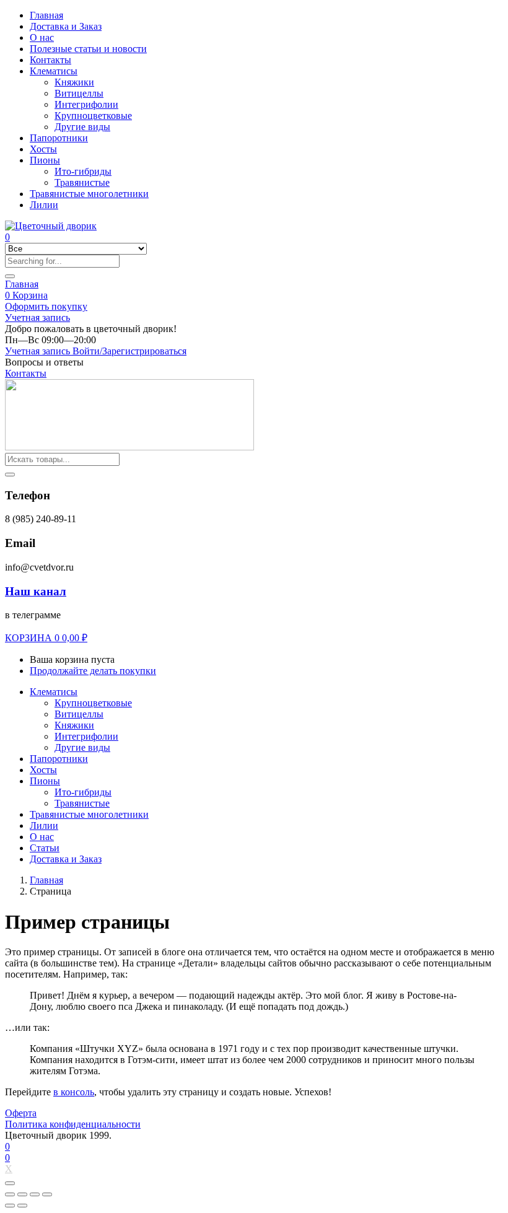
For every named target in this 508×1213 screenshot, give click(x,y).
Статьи (44, 848)
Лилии (44, 204)
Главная (46, 15)
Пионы (45, 160)
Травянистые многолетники (89, 193)
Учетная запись (37, 317)
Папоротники (59, 138)
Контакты (50, 60)
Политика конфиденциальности (73, 1124)
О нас (42, 37)
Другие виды (82, 126)
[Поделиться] (22, 1194)
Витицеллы (79, 93)
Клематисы (53, 71)
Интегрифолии (86, 104)
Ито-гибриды (83, 171)
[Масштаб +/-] (47, 1194)
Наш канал (35, 591)
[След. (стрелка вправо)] (22, 1205)
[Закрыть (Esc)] (10, 1194)
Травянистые (82, 182)
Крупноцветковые (93, 115)
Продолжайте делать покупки (93, 670)
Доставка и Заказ (66, 26)
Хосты (43, 149)
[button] (91, 328)
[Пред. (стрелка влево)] (10, 1205)
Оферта (21, 1113)
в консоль (73, 1092)
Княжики (74, 82)
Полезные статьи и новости (88, 48)
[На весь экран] (35, 1194)
